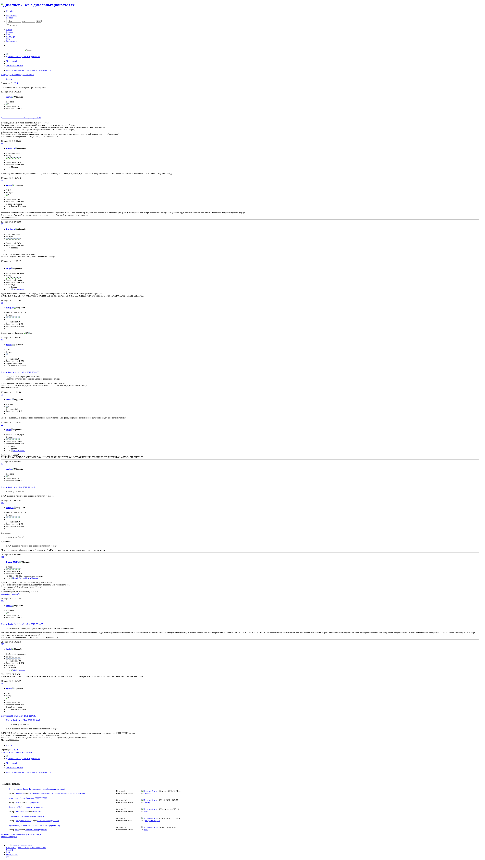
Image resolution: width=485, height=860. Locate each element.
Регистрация (11, 15)
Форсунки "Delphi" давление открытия (26, 807)
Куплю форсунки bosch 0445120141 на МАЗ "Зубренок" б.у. (34, 825)
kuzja (8, 268)
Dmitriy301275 (12, 562)
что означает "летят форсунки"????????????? (28, 798)
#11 (2, 557)
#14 (2, 683)
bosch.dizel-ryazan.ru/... (10, 594)
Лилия (17, 802)
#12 (2, 601)
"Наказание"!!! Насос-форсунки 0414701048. (28, 816)
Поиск (9, 34)
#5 (2, 303)
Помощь (9, 18)
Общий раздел (33, 802)
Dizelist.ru (10, 148)
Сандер (147, 802)
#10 (2, 503)
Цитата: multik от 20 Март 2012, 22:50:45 (18, 716)
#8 (2, 425)
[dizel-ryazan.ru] (18, 289)
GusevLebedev (21, 811)
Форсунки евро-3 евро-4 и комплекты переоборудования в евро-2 (37, 789)
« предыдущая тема (9, 75)
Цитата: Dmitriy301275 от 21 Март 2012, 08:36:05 (22, 624)
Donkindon (19, 793)
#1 (2, 143)
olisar (17, 830)
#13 (2, 644)
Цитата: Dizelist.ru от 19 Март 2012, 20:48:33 (20, 372)
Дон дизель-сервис (23, 821)
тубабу (9, 185)
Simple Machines (38, 848)
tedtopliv (10, 308)
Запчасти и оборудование (48, 821)
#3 (2, 224)
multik (9, 97)
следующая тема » (26, 75)
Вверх (38, 834)
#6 (2, 340)
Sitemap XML (12, 854)
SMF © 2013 (23, 848)
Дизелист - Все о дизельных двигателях (18, 834)
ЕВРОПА (37, 811)
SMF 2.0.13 (11, 848)
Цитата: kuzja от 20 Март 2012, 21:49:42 (18, 487)
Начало (9, 30)
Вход (8, 39)
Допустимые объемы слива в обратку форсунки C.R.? (21, 118)
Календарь (10, 36)
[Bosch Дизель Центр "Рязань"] (25, 578)
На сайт (9, 11)
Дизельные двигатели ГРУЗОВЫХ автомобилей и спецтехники (57, 793)
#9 (2, 464)
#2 (2, 180)
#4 (2, 263)
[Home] (7, 54)
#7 (2, 394)
